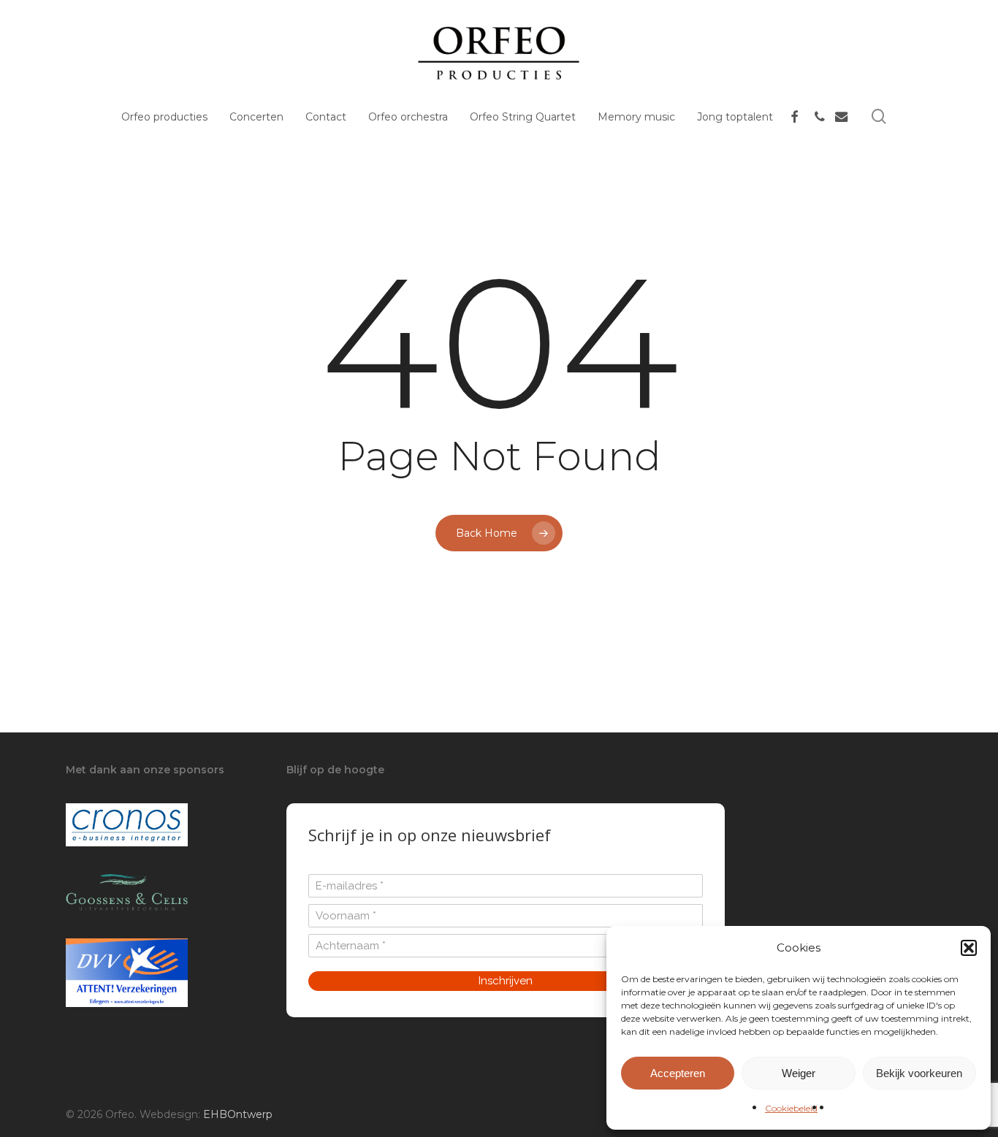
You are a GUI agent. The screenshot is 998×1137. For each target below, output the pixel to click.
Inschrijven (506, 980)
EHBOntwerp (238, 1114)
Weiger (798, 1073)
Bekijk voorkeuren (919, 1073)
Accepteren (677, 1073)
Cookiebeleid (791, 1108)
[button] (968, 948)
